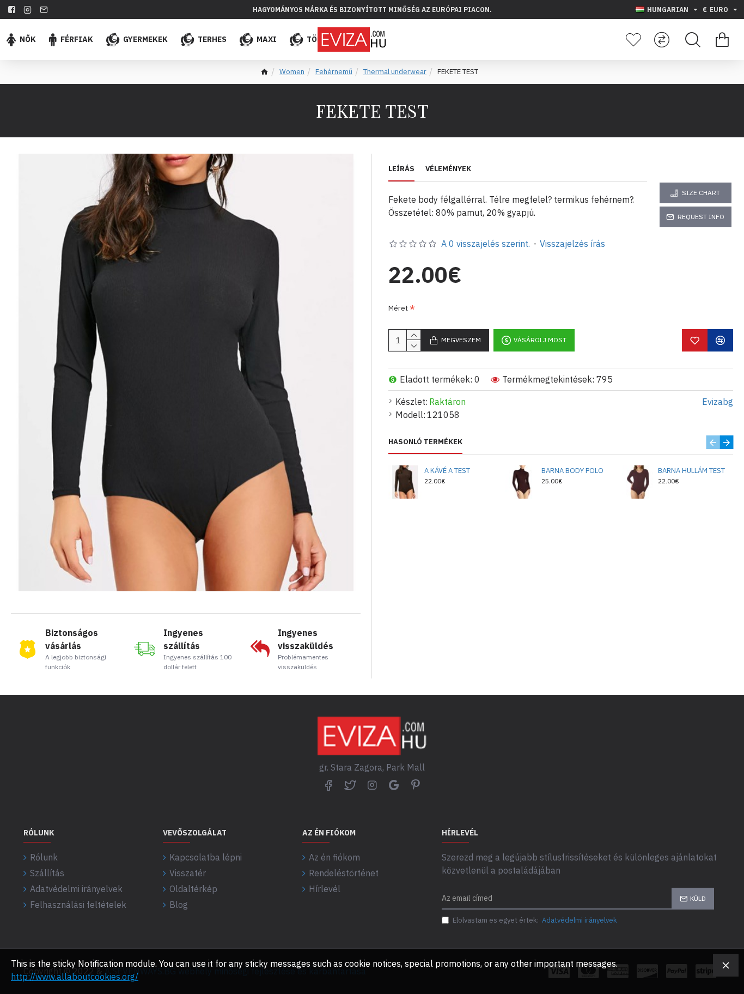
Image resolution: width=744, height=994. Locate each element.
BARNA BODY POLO (572, 470)
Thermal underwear (394, 71)
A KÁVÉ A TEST (447, 470)
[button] (712, 442)
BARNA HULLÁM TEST (691, 470)
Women (291, 71)
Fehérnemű (333, 71)
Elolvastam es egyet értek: (535, 920)
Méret (398, 308)
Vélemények (448, 169)
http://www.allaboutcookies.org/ (74, 976)
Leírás (401, 169)
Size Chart (701, 193)
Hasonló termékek (425, 442)
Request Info (701, 217)
